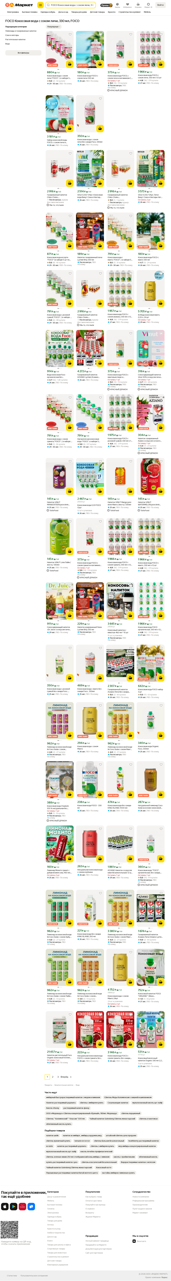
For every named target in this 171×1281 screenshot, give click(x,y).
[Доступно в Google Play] (13, 1210)
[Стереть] (93, 5)
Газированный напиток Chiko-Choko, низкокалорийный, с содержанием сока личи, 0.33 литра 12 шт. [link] (58, 196)
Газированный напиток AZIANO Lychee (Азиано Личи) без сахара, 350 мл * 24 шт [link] (88, 376)
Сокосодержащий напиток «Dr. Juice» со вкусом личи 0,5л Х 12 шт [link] (58, 628)
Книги (50, 1241)
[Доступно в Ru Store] (31, 1210)
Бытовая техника (54, 1205)
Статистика (12, 1276)
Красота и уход (53, 1229)
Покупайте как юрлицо (95, 1205)
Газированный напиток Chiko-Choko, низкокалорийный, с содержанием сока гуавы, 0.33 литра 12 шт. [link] (119, 196)
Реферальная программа (143, 1201)
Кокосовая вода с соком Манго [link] (87, 747)
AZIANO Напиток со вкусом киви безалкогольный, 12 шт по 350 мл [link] (120, 871)
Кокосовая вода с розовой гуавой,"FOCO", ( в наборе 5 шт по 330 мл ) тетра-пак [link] (59, 316)
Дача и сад (52, 1237)
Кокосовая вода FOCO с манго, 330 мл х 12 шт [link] (148, 564)
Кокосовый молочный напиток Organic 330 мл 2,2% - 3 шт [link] (150, 1059)
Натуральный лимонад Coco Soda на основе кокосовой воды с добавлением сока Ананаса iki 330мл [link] (150, 806)
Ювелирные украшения (57, 1265)
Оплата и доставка (94, 1201)
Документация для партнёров (99, 1249)
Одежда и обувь (54, 1217)
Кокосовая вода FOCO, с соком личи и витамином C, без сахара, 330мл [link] (119, 77)
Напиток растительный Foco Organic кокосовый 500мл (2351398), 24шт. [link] (59, 1056)
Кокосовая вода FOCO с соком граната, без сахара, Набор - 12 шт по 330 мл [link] (119, 1057)
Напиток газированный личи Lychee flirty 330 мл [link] (89, 258)
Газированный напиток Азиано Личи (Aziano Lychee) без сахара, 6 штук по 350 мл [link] (150, 935)
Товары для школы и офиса (59, 1245)
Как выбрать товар (94, 1197)
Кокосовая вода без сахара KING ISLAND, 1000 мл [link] (119, 806)
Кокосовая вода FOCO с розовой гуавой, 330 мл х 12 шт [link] (120, 439)
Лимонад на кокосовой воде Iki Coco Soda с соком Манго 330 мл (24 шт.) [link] (120, 935)
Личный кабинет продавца (97, 1241)
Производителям (140, 1205)
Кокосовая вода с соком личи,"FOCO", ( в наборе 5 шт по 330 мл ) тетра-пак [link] (58, 77)
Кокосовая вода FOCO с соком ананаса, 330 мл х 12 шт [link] (119, 315)
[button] (54, 27)
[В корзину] (70, 64)
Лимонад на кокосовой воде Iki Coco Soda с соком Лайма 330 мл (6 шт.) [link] (59, 995)
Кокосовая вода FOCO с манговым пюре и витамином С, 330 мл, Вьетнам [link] (118, 376)
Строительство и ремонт (58, 1257)
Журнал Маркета (93, 1217)
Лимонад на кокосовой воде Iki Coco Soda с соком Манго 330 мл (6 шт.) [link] (120, 748)
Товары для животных (57, 1253)
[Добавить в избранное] (70, 34)
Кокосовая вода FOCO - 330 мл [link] (89, 806)
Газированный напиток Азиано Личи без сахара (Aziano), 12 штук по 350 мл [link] (119, 690)
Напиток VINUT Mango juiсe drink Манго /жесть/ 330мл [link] (119, 503)
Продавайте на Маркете (96, 1245)
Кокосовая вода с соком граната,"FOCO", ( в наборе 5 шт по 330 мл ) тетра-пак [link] (59, 440)
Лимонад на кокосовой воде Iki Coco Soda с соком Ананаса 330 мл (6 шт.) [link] (89, 995)
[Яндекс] (164, 1277)
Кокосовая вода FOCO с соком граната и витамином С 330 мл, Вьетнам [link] (89, 564)
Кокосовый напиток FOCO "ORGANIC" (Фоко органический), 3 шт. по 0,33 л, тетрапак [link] (150, 995)
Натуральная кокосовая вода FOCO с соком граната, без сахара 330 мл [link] (89, 1057)
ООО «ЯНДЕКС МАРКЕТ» (157, 1274)
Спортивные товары (56, 1249)
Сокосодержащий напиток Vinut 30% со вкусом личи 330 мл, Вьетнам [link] (149, 376)
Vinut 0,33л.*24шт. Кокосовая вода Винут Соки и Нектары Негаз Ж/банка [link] (90, 196)
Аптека (50, 1225)
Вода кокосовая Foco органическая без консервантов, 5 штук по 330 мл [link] (58, 376)
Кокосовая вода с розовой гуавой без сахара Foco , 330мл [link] (58, 690)
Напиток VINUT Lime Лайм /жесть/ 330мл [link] (59, 563)
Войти (160, 5)
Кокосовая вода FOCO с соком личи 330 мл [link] (87, 77)
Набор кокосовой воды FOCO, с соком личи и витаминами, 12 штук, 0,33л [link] (59, 141)
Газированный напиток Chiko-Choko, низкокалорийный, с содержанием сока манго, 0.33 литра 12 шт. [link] (88, 316)
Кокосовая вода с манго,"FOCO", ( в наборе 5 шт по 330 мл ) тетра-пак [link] (119, 258)
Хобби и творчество (56, 1233)
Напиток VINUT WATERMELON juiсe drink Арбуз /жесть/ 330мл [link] (149, 503)
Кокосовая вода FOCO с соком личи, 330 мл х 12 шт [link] (150, 76)
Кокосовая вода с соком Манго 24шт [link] (118, 997)
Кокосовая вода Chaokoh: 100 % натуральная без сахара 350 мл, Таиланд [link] (58, 807)
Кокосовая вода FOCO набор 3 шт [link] (150, 690)
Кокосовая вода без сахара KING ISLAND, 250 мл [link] (89, 935)
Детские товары (54, 1261)
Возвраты (90, 1213)
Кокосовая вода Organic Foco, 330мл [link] (148, 747)
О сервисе (90, 1209)
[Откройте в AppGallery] (22, 1210)
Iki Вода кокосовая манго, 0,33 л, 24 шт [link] (149, 316)
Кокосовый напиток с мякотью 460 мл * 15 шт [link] (118, 631)
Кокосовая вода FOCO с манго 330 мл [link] (148, 258)
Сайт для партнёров (94, 1253)
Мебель (50, 1201)
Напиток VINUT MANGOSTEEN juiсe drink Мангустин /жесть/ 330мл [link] (58, 503)
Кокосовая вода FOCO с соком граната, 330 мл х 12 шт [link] (119, 563)
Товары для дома (54, 1221)
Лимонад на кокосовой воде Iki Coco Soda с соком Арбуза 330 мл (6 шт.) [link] (59, 935)
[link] (73, 1097)
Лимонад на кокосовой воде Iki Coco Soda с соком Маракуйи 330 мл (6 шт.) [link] (59, 748)
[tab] (12, 12)
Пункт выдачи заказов (142, 1209)
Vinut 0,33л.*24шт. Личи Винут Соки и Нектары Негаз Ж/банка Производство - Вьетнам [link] (150, 196)
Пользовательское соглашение (34, 1276)
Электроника (53, 1213)
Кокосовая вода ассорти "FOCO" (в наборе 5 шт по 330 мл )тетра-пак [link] (58, 258)
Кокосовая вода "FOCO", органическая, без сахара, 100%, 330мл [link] (149, 871)
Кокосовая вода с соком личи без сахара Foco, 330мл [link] (89, 140)
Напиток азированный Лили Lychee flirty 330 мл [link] (89, 628)
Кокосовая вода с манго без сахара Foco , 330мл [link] (89, 690)
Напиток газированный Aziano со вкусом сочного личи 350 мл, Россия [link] (149, 439)
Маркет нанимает (140, 1213)
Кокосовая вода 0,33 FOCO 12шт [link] (89, 506)
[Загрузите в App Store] (5, 1210)
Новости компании (141, 1197)
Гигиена (50, 1209)
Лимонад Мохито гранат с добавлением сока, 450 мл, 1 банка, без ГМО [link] (59, 871)
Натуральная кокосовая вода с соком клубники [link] (89, 871)
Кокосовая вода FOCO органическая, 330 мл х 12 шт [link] (149, 628)
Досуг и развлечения (56, 1197)
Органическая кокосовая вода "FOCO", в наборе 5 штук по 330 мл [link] (88, 440)
